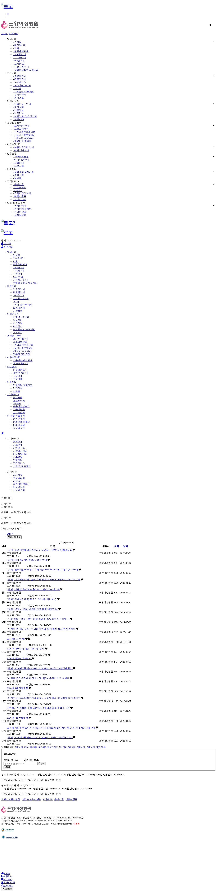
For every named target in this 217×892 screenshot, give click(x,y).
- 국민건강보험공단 (23, 348)
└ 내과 (17, 88)
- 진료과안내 (19, 79)
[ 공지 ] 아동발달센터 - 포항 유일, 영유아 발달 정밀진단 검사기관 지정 (43, 579)
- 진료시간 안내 (21, 67)
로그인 (4, 33)
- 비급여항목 (19, 196)
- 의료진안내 (19, 76)
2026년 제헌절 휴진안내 (19, 658)
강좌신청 (17, 388)
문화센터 (12, 382)
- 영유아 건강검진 (22, 141)
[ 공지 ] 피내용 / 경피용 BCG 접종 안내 (27, 560)
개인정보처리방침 (10, 799)
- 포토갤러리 (19, 187)
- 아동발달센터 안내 (23, 147)
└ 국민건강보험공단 (24, 135)
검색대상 (8, 760)
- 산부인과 (18, 295)
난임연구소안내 (21, 317)
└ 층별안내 (19, 57)
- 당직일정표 (19, 215)
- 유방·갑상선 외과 (22, 304)
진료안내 (12, 286)
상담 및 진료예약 (16, 415)
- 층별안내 (18, 270)
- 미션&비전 (19, 45)
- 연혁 (16, 48)
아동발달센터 (14, 357)
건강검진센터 (14, 335)
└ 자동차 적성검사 (23, 138)
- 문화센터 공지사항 (23, 172)
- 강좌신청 (18, 175)
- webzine (17, 190)
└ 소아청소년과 (22, 85)
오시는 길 (18, 277)
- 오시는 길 (18, 63)
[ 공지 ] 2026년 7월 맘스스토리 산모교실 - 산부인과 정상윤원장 (40, 668)
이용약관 (48, 799)
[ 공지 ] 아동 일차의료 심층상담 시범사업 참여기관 (33, 589)
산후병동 (12, 366)
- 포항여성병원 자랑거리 (26, 70)
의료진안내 (19, 289)
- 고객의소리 (19, 199)
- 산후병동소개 (20, 156)
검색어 (32, 760)
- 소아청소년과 (20, 298)
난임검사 (17, 326)
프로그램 (17, 379)
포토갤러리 (19, 400)
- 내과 (16, 301)
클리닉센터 (19, 308)
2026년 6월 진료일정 (18, 688)
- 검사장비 (18, 107)
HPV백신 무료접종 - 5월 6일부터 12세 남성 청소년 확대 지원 (38, 708)
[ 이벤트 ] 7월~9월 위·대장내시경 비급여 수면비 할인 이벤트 (38, 678)
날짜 (125, 546)
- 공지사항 (18, 184)
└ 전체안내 (19, 54)
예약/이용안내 (20, 363)
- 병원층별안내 (20, 51)
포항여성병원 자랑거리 (25, 283)
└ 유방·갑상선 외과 (23, 91)
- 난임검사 (18, 113)
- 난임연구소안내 (22, 104)
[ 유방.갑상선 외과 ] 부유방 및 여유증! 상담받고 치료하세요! (38, 619)
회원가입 (13, 33)
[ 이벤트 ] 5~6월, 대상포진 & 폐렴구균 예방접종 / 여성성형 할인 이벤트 (44, 698)
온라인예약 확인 (21, 422)
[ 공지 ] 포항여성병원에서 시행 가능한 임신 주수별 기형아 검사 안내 (43, 569)
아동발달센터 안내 (22, 360)
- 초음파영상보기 (22, 193)
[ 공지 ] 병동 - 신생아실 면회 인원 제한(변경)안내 (32, 609)
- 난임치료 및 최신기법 (25, 116)
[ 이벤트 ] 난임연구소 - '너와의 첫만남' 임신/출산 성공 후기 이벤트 (41, 629)
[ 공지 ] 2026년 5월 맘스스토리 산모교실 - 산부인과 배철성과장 (40, 737)
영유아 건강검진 (21, 354)
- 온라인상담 (19, 212)
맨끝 (103, 747)
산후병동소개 (20, 369)
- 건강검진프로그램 (23, 345)
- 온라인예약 (19, 205)
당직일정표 (19, 428)
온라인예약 (19, 418)
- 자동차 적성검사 (22, 351)
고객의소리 (19, 412)
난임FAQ (17, 332)
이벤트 (16, 391)
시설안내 (17, 376)
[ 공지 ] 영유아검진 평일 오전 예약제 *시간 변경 (32, 599)
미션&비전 (18, 258)
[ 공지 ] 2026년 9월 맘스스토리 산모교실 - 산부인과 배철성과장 (40, 550)
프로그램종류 (20, 342)
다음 (98, 747)
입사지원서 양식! (16, 639)
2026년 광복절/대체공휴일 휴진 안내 (26, 648)
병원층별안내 (20, 264)
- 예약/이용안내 (21, 150)
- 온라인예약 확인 (22, 208)
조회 (116, 546)
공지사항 (17, 397)
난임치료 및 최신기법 (24, 329)
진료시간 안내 (20, 280)
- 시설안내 (18, 163)
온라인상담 (19, 425)
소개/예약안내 (20, 338)
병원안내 (12, 252)
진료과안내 (19, 292)
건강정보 (17, 311)
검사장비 (17, 320)
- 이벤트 (17, 178)
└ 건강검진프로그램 (24, 132)
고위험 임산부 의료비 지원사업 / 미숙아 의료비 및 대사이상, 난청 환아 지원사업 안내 (51, 727)
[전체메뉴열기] (8, 14)
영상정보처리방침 (31, 799)
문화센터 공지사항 (22, 385)
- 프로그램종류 (20, 128)
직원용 (76, 824)
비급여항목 (19, 409)
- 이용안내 (18, 60)
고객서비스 (13, 394)
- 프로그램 (18, 166)
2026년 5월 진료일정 (18, 717)
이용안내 (17, 273)
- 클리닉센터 (19, 94)
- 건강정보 (18, 98)
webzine (17, 403)
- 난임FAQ (18, 119)
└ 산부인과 (19, 82)
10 (90, 747)
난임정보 (17, 323)
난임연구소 (13, 314)
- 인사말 (17, 42)
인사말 (16, 255)
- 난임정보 (18, 110)
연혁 (15, 261)
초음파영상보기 (21, 406)
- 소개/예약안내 (21, 125)
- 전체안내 (18, 267)
